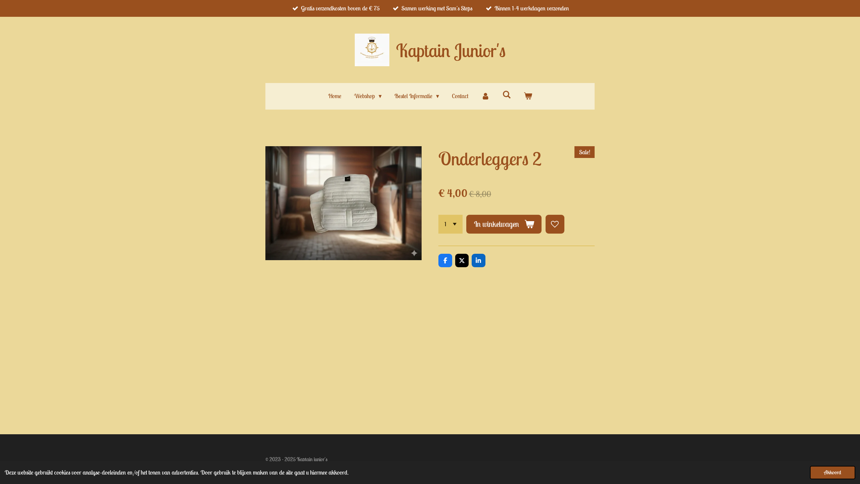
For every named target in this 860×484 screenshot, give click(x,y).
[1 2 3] (450, 224)
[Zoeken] (506, 94)
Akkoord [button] (832, 472)
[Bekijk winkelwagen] (527, 96)
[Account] (485, 96)
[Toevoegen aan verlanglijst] (555, 224)
